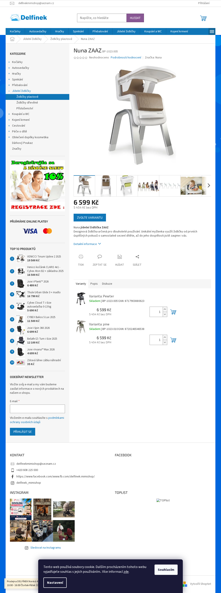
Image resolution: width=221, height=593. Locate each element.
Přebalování (19, 85)
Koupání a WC (20, 114)
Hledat (135, 18)
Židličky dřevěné (27, 102)
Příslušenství (24, 108)
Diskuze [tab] (107, 284)
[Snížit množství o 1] (165, 314)
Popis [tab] (94, 284)
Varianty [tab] (81, 284)
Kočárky (17, 62)
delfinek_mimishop (28, 483)
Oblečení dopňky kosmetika (30, 137)
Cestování (18, 126)
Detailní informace (85, 244)
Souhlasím (166, 569)
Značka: (153, 57)
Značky (16, 149)
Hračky (16, 74)
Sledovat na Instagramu (45, 548)
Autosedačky (20, 68)
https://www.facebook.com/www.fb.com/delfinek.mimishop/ (55, 476)
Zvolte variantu (90, 217)
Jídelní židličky (21, 91)
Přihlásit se (22, 431)
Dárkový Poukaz (22, 143)
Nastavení (55, 582)
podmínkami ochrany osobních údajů (37, 420)
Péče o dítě (19, 131)
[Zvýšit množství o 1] (165, 309)
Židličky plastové (27, 97)
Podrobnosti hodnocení (126, 58)
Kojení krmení (21, 120)
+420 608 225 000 (27, 470)
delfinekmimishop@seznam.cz (36, 464)
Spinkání (17, 79)
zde (126, 571)
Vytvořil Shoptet (200, 584)
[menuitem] (15, 31)
